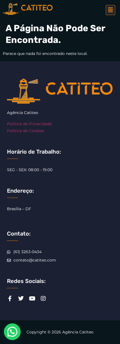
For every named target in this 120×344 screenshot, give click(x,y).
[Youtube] (32, 298)
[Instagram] (43, 298)
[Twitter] (21, 298)
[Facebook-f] (10, 298)
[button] (110, 10)
